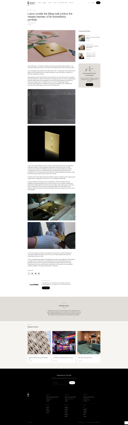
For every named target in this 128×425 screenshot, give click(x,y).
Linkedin (84, 412)
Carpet (84, 355)
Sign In (93, 2)
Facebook (39, 273)
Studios (49, 2)
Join (98, 2)
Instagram (85, 409)
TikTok (84, 414)
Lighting (34, 10)
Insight (66, 412)
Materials (66, 407)
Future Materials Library (63, 2)
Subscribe (72, 382)
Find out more (45, 287)
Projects (88, 35)
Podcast (66, 416)
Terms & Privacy (30, 422)
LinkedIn (35, 273)
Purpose (39, 2)
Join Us (47, 412)
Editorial (44, 2)
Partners (55, 2)
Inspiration (66, 414)
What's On (71, 2)
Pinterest (32, 273)
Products (29, 10)
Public (92, 44)
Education (35, 355)
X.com (29, 273)
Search (89, 3)
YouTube (84, 416)
